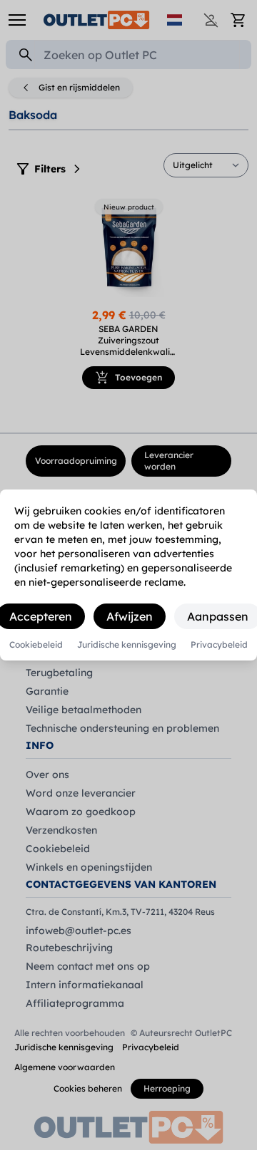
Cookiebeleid (36, 645)
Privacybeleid (219, 645)
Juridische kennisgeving (126, 645)
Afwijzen (129, 616)
